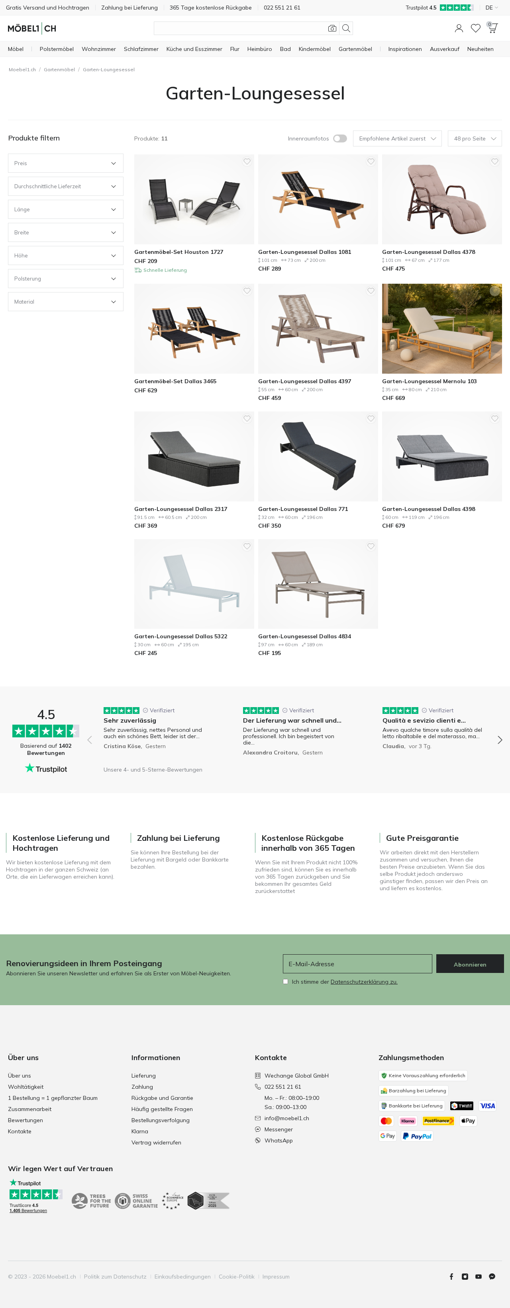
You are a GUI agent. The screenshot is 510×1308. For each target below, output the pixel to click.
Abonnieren (470, 964)
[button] (459, 28)
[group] (155, 734)
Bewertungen (25, 1120)
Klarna (139, 1131)
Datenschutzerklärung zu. (364, 981)
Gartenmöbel (59, 69)
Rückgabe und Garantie (162, 1097)
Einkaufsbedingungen (183, 1276)
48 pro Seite (470, 138)
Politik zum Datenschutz (115, 1276)
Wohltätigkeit (25, 1086)
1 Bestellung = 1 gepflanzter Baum (53, 1097)
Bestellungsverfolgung (160, 1120)
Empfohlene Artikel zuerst (392, 138)
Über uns (19, 1075)
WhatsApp (279, 1140)
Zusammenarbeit (29, 1109)
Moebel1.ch (22, 69)
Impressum (276, 1276)
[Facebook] (454, 1276)
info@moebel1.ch (287, 1118)
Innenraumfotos (308, 138)
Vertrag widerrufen (156, 1142)
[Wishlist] (475, 28)
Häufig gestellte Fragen (162, 1109)
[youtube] (481, 1276)
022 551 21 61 (283, 1086)
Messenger (279, 1129)
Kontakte (19, 1131)
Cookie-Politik (237, 1276)
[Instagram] (468, 1276)
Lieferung (143, 1075)
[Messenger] (495, 1276)
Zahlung (142, 1086)
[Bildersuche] (332, 28)
